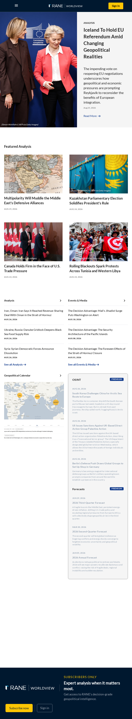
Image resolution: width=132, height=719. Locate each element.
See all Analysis (13, 364)
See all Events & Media (82, 364)
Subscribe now (19, 708)
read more (92, 115)
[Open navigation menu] (17, 5)
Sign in (44, 708)
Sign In (116, 5)
